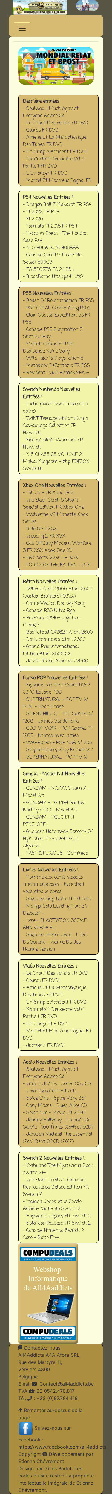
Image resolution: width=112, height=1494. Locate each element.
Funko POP (61, 717)
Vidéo (61, 1005)
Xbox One (61, 524)
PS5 (61, 332)
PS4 (61, 236)
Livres (61, 909)
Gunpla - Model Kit (60, 812)
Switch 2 (61, 1197)
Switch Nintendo (58, 428)
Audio (61, 1101)
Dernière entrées (58, 144)
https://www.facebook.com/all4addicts (62, 1447)
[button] (23, 66)
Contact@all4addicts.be (66, 1384)
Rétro (61, 620)
